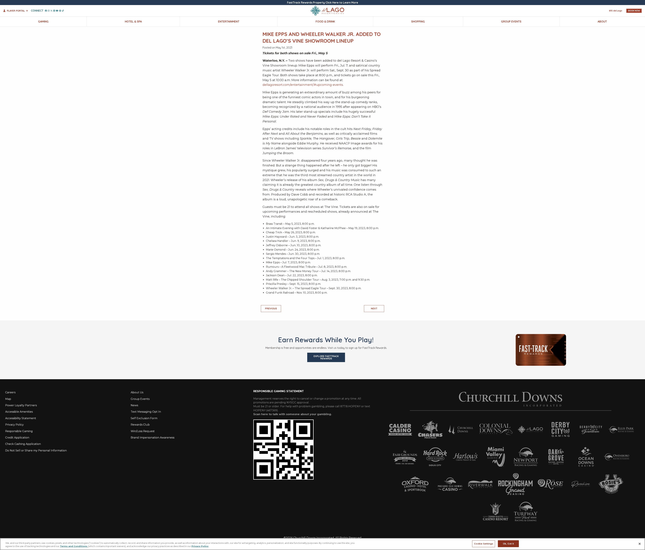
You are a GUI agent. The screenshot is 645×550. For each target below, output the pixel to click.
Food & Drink (325, 21)
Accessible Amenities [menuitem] (19, 411)
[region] (322, 544)
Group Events (511, 21)
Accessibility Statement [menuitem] (20, 418)
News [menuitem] (134, 405)
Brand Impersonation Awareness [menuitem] (152, 437)
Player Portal (16, 10)
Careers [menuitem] (10, 392)
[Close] (639, 543)
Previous (271, 308)
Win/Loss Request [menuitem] (143, 431)
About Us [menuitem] (137, 392)
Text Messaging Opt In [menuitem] (146, 411)
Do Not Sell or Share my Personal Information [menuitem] (36, 450)
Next (374, 308)
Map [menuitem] (8, 399)
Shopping (418, 21)
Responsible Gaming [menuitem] (19, 431)
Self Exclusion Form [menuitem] (144, 418)
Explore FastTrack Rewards (326, 357)
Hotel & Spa (133, 21)
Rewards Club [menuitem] (140, 424)
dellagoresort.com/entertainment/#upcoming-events (303, 85)
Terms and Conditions (74, 546)
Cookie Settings (483, 543)
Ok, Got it (508, 543)
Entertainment (228, 21)
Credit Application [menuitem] (17, 437)
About (602, 21)
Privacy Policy (199, 546)
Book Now (634, 10)
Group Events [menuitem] (140, 399)
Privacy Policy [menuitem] (14, 424)
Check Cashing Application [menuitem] (23, 444)
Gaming (43, 21)
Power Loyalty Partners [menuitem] (21, 405)
